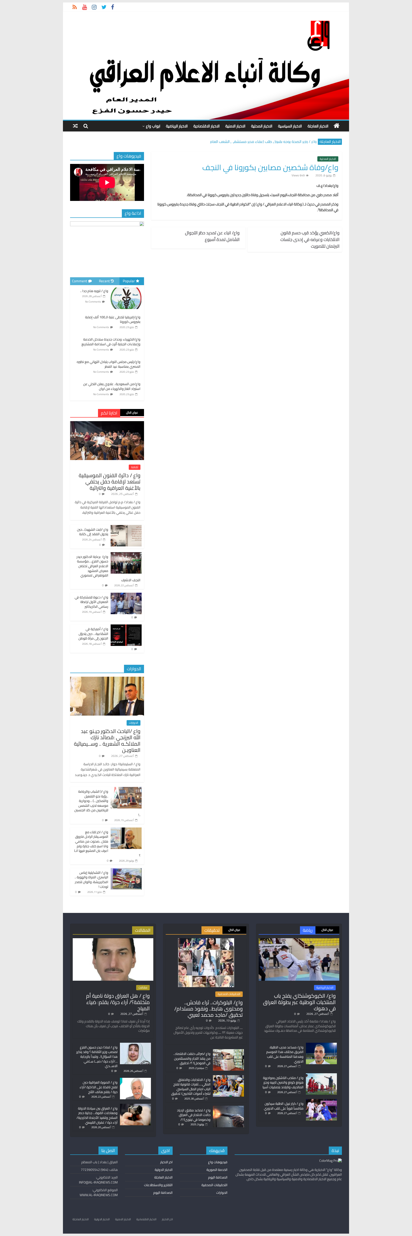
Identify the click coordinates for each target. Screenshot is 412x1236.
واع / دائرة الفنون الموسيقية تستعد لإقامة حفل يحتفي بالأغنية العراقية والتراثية (109, 481)
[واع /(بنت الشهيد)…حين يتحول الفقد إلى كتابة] (126, 527)
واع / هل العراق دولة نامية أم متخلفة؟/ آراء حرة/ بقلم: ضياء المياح (118, 1002)
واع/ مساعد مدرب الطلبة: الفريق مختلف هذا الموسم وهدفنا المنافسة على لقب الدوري (285, 1054)
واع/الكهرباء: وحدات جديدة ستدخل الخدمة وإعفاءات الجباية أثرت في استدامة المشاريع (111, 341)
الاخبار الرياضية (177, 126)
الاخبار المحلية (261, 126)
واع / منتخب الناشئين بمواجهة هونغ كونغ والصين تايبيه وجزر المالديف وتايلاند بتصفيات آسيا (283, 1082)
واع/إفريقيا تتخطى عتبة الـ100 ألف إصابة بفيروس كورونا (112, 319)
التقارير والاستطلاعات (158, 1185)
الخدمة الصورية (216, 1170)
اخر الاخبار (166, 1162)
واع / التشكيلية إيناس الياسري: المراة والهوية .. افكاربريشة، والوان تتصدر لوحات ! (91, 879)
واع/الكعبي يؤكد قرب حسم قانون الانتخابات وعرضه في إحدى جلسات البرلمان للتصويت (310, 240)
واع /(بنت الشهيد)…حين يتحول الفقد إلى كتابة (92, 531)
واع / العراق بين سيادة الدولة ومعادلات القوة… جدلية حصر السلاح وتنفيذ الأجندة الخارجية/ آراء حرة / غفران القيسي (97, 1115)
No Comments (93, 301)
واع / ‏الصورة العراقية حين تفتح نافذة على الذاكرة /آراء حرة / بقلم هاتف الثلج (99, 1087)
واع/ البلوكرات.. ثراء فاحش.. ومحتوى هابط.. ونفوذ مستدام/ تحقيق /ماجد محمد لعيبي (208, 1008)
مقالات (143, 987)
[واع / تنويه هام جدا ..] (126, 288)
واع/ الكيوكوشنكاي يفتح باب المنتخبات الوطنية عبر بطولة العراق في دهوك (299, 1002)
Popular (129, 281)
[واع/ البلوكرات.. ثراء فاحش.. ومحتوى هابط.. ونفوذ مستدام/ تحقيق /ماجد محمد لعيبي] (206, 940)
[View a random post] (75, 126)
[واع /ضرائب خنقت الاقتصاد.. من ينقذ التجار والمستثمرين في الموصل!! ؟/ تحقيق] (228, 1051)
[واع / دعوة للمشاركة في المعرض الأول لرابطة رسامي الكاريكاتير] (126, 595)
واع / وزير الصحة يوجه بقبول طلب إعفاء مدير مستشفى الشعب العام (263, 143)
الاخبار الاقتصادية (206, 126)
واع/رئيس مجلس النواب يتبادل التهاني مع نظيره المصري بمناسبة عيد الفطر (108, 364)
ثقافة (134, 467)
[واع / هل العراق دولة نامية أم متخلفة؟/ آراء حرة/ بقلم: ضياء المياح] (113, 940)
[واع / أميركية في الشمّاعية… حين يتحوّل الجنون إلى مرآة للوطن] (126, 627)
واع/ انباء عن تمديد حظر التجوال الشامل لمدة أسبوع (212, 236)
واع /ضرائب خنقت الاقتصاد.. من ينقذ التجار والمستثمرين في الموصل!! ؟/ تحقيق (192, 1058)
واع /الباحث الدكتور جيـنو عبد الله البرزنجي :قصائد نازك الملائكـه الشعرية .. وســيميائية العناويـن (107, 740)
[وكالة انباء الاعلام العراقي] (336, 126)
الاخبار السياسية (290, 126)
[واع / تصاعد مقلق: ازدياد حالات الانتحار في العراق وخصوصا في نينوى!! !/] (228, 1108)
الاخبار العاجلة (318, 126)
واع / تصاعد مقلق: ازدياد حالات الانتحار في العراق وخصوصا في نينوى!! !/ (194, 1115)
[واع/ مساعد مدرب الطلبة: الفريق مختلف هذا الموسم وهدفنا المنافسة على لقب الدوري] (321, 1045)
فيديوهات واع (217, 1162)
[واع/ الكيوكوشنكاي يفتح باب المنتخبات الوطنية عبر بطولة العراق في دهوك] (299, 940)
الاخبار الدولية (164, 1170)
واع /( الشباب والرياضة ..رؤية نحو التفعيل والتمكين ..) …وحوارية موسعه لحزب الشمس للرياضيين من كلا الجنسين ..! (107, 803)
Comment (79, 281)
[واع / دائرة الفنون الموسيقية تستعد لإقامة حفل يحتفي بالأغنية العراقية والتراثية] (107, 424)
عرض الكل (132, 412)
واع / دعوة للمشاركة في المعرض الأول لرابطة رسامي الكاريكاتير (91, 602)
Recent (104, 281)
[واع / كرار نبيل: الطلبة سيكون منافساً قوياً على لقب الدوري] (321, 1101)
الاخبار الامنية (235, 126)
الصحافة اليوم (217, 1177)
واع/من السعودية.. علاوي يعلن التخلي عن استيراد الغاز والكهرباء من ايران (111, 386)
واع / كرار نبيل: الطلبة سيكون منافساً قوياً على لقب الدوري (284, 1105)
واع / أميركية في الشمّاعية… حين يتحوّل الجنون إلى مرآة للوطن (93, 633)
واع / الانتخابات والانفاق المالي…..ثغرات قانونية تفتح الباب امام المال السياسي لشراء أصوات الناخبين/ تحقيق (191, 1087)
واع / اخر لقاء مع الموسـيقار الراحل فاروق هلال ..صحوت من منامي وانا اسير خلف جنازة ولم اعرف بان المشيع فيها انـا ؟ (107, 844)
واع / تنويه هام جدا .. (94, 291)
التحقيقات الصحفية (229, 994)
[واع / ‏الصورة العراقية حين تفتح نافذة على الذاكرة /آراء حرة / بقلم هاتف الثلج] (135, 1080)
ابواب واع (153, 126)
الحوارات (133, 722)
